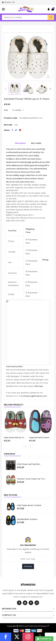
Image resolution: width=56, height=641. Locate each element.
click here (38, 386)
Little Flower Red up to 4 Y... (15, 437)
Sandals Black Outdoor (27, 519)
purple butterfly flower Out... (40, 437)
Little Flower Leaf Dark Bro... (29, 464)
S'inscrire (28, 566)
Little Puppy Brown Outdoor (29, 505)
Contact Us (45, 638)
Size (6, 110)
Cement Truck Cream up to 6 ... (31, 479)
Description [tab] (20, 143)
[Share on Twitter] (16, 130)
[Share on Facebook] (12, 130)
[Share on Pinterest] (20, 130)
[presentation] (5, 88)
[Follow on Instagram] (28, 637)
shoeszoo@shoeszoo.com (35, 396)
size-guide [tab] (36, 143)
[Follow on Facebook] (5, 637)
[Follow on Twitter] (16, 637)
